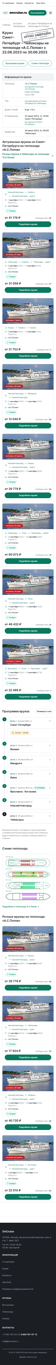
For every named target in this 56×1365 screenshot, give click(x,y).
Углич (24, 533)
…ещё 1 (44, 668)
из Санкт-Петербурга (19, 24)
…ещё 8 (45, 533)
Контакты (29, 3)
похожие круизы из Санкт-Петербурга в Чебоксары (36, 102)
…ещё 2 (47, 262)
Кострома (32, 1165)
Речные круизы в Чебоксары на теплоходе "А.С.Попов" (25, 156)
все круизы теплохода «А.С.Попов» (34, 88)
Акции (19, 3)
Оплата (5, 1318)
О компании (8, 3)
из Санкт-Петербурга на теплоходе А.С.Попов (40, 24)
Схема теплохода (40, 63)
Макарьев (32, 394)
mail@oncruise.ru (10, 1341)
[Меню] (50, 13)
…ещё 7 (31, 1099)
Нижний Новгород (15, 192)
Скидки (12, 211)
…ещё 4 (31, 196)
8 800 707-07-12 (29, 1334)
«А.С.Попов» (31, 83)
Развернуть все (44, 711)
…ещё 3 (31, 467)
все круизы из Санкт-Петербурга (34, 123)
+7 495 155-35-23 (11, 1334)
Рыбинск (31, 1095)
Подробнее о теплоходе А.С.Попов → (20, 906)
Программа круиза (14, 63)
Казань (11, 328)
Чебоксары (12, 262)
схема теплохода (32, 92)
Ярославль (12, 668)
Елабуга (31, 192)
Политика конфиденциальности (17, 1289)
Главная (6, 25)
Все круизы (8, 1305)
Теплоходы (7, 1311)
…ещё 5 (31, 603)
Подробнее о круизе (28, 224)
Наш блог (40, 3)
